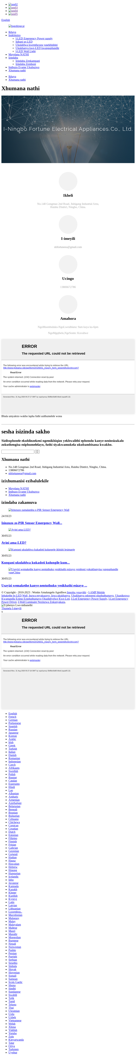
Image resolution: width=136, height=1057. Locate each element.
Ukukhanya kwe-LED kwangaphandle (37, 48)
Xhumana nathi (17, 70)
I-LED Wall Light (26, 51)
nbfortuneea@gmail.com (22, 473)
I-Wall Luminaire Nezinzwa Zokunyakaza (41, 601)
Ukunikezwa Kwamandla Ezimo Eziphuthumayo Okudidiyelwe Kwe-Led (65, 597)
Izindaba (13, 57)
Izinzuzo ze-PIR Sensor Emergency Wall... (31, 523)
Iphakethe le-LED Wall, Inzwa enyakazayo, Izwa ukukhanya (35, 595)
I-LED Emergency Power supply (34, 38)
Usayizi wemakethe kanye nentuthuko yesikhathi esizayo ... (44, 585)
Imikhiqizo (14, 35)
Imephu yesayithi (76, 592)
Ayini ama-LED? (13, 542)
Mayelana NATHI (18, 54)
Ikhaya (12, 32)
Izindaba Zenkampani (28, 60)
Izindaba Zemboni (26, 64)
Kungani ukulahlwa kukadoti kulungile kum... (35, 562)
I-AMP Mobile (96, 592)
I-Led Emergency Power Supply (89, 598)
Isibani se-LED (24, 41)
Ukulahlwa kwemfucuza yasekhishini (37, 44)
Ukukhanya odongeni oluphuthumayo (92, 595)
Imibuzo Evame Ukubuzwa (23, 67)
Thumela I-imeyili (11, 608)
